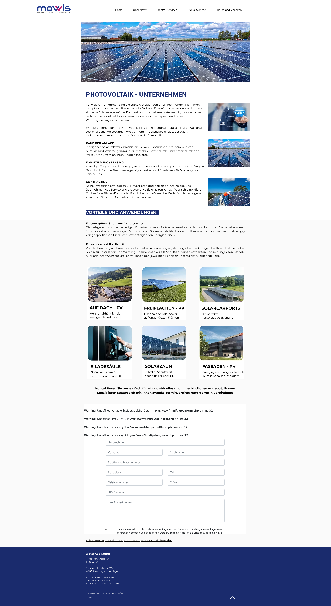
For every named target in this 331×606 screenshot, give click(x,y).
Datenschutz (108, 593)
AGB (120, 593)
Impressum (92, 593)
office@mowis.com (107, 583)
